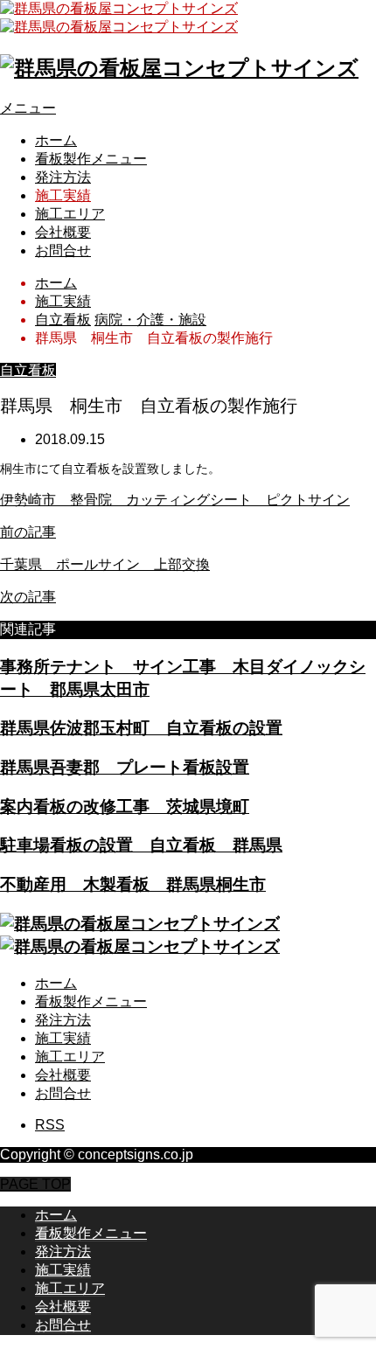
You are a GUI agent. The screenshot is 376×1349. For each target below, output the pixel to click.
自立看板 (28, 370)
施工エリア (70, 213)
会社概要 (63, 232)
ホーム (56, 140)
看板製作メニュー (91, 158)
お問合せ (63, 250)
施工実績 (63, 195)
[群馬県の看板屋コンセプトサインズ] (179, 68)
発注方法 (63, 177)
